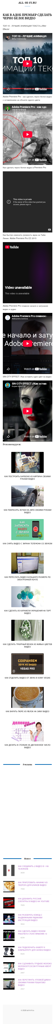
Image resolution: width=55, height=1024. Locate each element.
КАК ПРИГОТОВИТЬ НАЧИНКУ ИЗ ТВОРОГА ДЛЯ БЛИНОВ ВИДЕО (33, 883)
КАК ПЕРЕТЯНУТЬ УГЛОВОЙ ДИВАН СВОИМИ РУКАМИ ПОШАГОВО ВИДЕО (34, 982)
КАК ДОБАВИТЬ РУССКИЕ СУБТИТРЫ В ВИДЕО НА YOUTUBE (33, 900)
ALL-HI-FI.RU (27, 2)
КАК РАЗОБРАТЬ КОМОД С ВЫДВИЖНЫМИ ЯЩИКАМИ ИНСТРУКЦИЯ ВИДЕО (30, 917)
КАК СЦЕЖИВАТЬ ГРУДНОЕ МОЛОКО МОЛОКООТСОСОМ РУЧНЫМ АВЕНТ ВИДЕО (35, 966)
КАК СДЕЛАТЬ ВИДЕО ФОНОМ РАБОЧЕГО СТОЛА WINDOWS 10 (32, 932)
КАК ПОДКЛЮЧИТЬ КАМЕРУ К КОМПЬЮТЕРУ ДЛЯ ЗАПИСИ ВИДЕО (34, 948)
